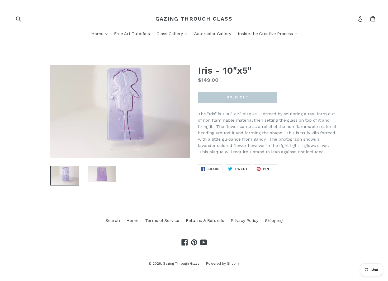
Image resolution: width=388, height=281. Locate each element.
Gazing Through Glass (194, 19)
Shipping (274, 220)
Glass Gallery (173, 33)
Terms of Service (162, 220)
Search (113, 220)
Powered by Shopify (223, 263)
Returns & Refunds (205, 220)
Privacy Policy (244, 220)
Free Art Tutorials (132, 33)
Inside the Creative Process (269, 33)
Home (100, 33)
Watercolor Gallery (212, 33)
